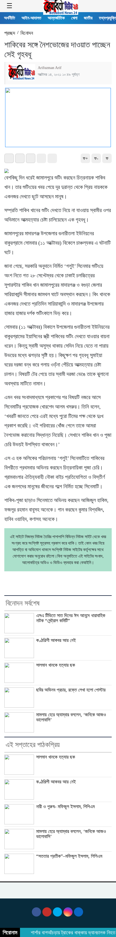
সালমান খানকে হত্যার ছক (55, 665)
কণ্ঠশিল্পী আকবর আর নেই (56, 640)
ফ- (96, 158)
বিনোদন (27, 33)
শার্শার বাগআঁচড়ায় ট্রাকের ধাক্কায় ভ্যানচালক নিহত (70, 932)
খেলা (74, 18)
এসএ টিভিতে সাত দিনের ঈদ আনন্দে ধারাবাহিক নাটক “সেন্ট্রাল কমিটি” (70, 618)
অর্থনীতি (9, 18)
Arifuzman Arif (50, 67)
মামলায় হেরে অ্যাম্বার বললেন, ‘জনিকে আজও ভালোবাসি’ (71, 717)
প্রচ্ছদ (9, 33)
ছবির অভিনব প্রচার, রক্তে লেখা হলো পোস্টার (70, 690)
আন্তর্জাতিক (56, 18)
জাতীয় (88, 18)
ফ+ (85, 158)
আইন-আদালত (31, 18)
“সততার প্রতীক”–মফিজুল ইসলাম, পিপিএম (69, 856)
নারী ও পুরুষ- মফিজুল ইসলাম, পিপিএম (65, 806)
